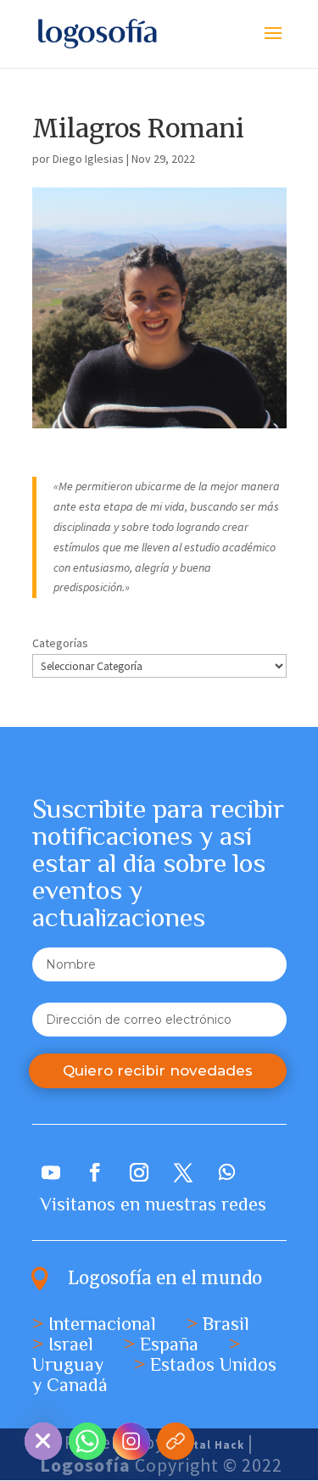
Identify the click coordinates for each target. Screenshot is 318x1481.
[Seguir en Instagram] (139, 1172)
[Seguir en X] (183, 1172)
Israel (70, 1344)
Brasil (226, 1323)
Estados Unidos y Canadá (154, 1374)
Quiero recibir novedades (158, 1070)
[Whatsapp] (87, 1441)
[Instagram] (131, 1441)
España (169, 1344)
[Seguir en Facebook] (95, 1172)
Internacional (102, 1323)
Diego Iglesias (88, 158)
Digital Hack (206, 1445)
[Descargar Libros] (175, 1441)
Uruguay (67, 1364)
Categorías (60, 643)
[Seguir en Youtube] (51, 1172)
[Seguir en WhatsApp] (227, 1172)
